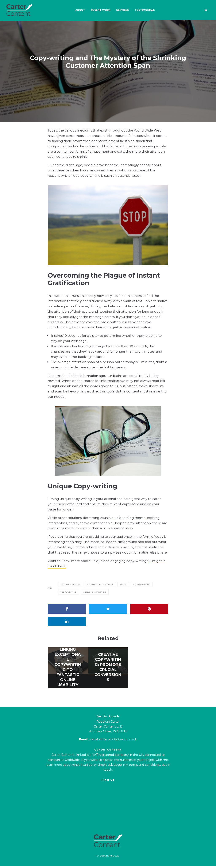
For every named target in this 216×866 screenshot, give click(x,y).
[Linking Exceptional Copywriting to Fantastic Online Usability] (68, 667)
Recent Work (100, 10)
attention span (71, 584)
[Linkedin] (205, 10)
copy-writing (142, 584)
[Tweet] (108, 609)
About (80, 10)
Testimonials (145, 10)
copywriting (69, 592)
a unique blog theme (129, 518)
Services (122, 10)
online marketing (95, 592)
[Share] (67, 609)
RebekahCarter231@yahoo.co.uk (113, 739)
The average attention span (73, 362)
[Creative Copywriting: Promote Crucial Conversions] (108, 667)
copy (124, 584)
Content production (101, 584)
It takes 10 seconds (66, 336)
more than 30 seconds (129, 346)
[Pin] (149, 609)
